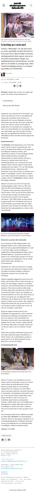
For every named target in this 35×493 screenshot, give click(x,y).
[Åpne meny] (4, 5)
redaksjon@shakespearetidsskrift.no (14, 461)
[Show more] (17, 109)
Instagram (4, 473)
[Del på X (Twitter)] (17, 86)
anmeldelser (6, 435)
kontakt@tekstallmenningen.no (11, 468)
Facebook (4, 472)
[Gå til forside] (17, 5)
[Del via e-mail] (20, 86)
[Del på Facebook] (14, 86)
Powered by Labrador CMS (17, 490)
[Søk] (31, 5)
